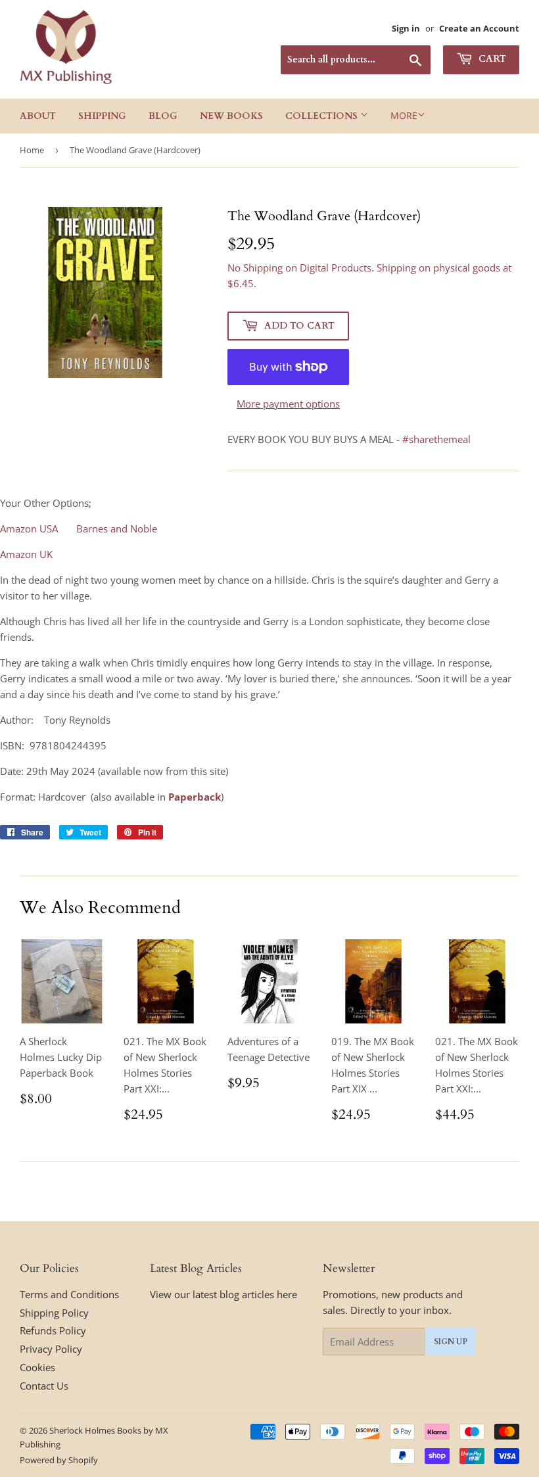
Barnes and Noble (116, 528)
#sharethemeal (436, 439)
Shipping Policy (54, 1312)
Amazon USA (29, 528)
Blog (163, 116)
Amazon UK (26, 554)
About (38, 116)
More (403, 115)
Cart (491, 59)
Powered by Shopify (59, 1460)
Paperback (194, 796)
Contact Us (44, 1385)
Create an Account (479, 28)
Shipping (102, 116)
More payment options (288, 403)
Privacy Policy (51, 1348)
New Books (231, 116)
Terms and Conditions (69, 1294)
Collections (322, 116)
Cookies (37, 1367)
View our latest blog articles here (223, 1294)
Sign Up (450, 1341)
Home (32, 150)
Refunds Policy (53, 1330)
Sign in (406, 28)
